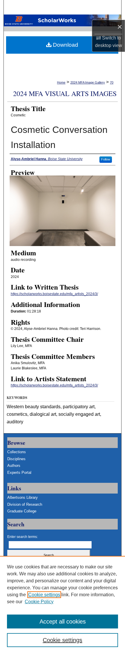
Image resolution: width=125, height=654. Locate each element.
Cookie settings (44, 594)
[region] (62, 605)
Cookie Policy (39, 601)
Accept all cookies (63, 621)
